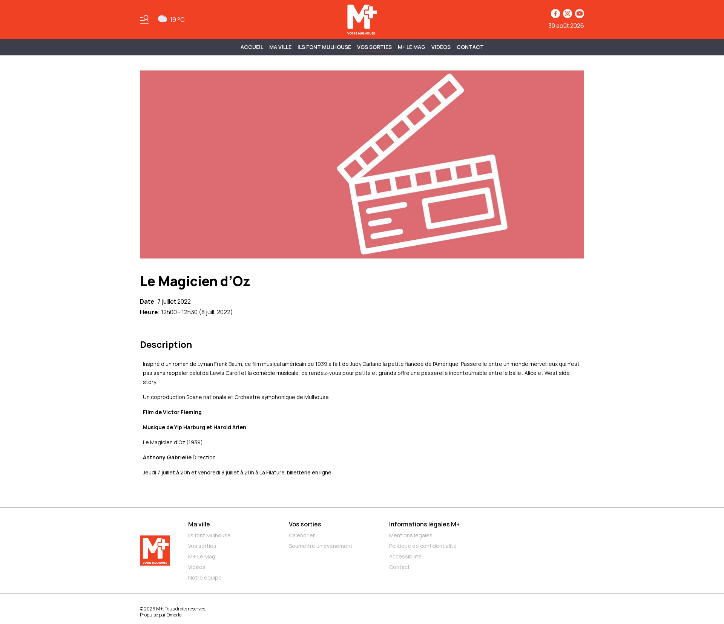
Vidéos (441, 46)
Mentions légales (411, 535)
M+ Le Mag (411, 46)
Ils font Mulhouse (209, 535)
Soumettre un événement (321, 545)
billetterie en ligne (309, 472)
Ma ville (199, 524)
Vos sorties (374, 46)
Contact (470, 46)
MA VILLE (280, 46)
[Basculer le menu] (144, 19)
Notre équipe (205, 577)
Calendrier (302, 535)
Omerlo (174, 615)
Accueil (252, 46)
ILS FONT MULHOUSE (324, 46)
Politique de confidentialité (423, 545)
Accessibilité (405, 556)
